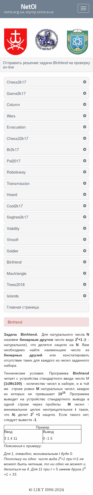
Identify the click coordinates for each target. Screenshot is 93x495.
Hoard (12, 194)
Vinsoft (12, 239)
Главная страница (23, 307)
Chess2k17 (16, 82)
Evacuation (16, 127)
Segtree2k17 (17, 217)
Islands (13, 296)
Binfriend (14, 262)
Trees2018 (16, 284)
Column (13, 104)
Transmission (18, 183)
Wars (11, 116)
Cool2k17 (15, 206)
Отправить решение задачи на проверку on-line (46, 65)
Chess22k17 (17, 138)
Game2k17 (16, 93)
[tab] (46, 65)
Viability (13, 228)
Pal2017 (13, 161)
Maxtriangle (16, 273)
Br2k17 (13, 149)
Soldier (12, 251)
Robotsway (16, 172)
